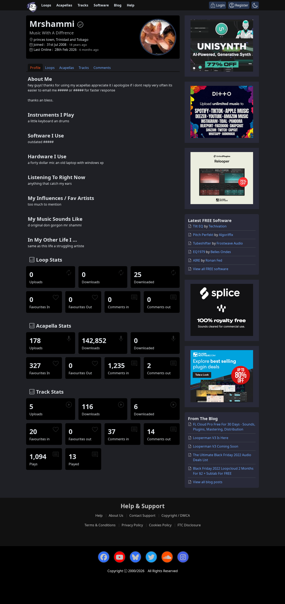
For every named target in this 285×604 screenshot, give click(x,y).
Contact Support (142, 515)
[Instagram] (183, 557)
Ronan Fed (214, 260)
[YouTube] (119, 557)
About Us (116, 515)
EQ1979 (199, 252)
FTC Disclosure (189, 525)
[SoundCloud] (167, 557)
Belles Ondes (221, 252)
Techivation (218, 226)
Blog (117, 5)
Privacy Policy (132, 525)
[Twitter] (151, 557)
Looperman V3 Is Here (210, 438)
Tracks (83, 5)
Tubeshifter (202, 243)
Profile (35, 67)
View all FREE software (210, 269)
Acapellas (64, 5)
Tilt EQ (198, 226)
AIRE (196, 260)
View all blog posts (207, 482)
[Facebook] (104, 557)
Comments (102, 67)
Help (130, 5)
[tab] (35, 67)
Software (101, 5)
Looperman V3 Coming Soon (215, 446)
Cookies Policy (160, 525)
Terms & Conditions (100, 525)
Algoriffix (226, 234)
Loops (46, 5)
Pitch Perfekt (203, 234)
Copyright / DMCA (175, 515)
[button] (255, 5)
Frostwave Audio (230, 243)
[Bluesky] (135, 557)
